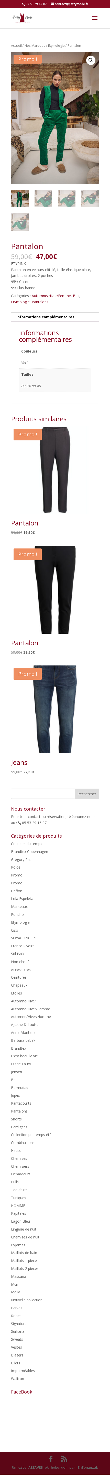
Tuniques (18, 1197)
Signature (19, 1323)
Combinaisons (23, 1142)
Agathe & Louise (25, 1024)
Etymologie (56, 45)
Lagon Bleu (20, 1221)
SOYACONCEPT (24, 937)
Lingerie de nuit (23, 1229)
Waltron (17, 1378)
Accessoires (21, 969)
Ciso (14, 930)
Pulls (15, 1181)
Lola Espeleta (22, 898)
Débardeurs (20, 1174)
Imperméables (23, 1370)
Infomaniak (88, 1468)
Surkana (17, 1331)
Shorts (16, 1119)
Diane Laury (21, 1063)
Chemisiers (20, 1166)
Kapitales (18, 1213)
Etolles (16, 993)
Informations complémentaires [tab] (45, 316)
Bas (76, 295)
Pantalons (40, 301)
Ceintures (19, 977)
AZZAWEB (35, 1468)
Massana (18, 1276)
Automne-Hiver (23, 1001)
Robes (16, 1315)
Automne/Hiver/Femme (51, 295)
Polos (15, 867)
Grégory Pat (21, 859)
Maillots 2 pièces (25, 1268)
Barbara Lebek (23, 1040)
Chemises (19, 1158)
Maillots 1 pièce (24, 1260)
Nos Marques (35, 45)
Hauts (16, 1150)
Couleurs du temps (26, 843)
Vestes (16, 1347)
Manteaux (19, 906)
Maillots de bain (24, 1252)
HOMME (18, 1205)
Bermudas (19, 1087)
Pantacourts (21, 1103)
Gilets (15, 1363)
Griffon (16, 890)
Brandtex (18, 1048)
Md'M (15, 1292)
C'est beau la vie (24, 1055)
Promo (17, 875)
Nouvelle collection (26, 1299)
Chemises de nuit (25, 1237)
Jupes (15, 1095)
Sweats (17, 1339)
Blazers (17, 1355)
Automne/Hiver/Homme (31, 1016)
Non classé (20, 961)
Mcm (15, 1284)
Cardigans (19, 1127)
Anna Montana (23, 1032)
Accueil (16, 45)
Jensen (16, 1071)
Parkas (16, 1307)
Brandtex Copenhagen (29, 851)
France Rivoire (23, 945)
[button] (90, 60)
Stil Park (17, 953)
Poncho (17, 914)
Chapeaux (19, 985)
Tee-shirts (19, 1189)
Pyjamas (18, 1245)
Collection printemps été (31, 1134)
